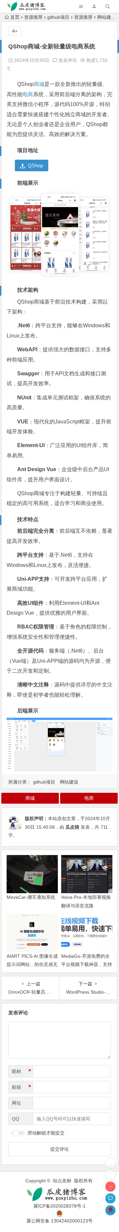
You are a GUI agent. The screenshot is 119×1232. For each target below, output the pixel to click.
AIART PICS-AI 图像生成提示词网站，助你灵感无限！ (32, 964)
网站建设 (106, 17)
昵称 (21, 1071)
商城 (39, 84)
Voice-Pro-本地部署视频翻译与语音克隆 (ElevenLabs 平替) (86, 905)
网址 (16, 1103)
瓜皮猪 (72, 827)
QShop (35, 165)
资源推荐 (33, 17)
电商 (27, 94)
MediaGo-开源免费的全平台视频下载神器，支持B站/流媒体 (86, 964)
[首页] (110, 1174)
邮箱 (21, 1087)
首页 (15, 17)
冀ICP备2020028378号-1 (59, 1206)
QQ (15, 1118)
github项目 (58, 17)
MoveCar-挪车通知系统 (31, 897)
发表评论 (67, 60)
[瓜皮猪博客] (59, 1194)
